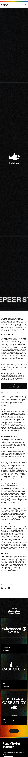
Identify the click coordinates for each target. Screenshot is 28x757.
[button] (24, 4)
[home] (5, 5)
